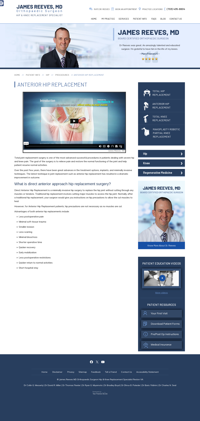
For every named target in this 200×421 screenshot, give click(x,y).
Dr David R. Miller (53, 385)
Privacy (70, 372)
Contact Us (176, 18)
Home (94, 18)
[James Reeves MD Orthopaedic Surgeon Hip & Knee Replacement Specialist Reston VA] (39, 10)
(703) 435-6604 (176, 9)
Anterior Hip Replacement (161, 105)
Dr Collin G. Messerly (33, 385)
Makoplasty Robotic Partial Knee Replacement (166, 133)
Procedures (62, 75)
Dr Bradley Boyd (112, 385)
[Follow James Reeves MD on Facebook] (91, 361)
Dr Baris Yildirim (149, 385)
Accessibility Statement (147, 372)
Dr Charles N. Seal (167, 385)
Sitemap (83, 372)
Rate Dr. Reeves (102, 9)
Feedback (96, 372)
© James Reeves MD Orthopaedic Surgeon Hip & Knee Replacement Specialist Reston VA (100, 379)
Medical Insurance (161, 344)
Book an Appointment (126, 9)
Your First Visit (159, 313)
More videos (161, 292)
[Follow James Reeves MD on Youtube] (103, 361)
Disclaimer (57, 372)
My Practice (108, 18)
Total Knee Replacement (161, 118)
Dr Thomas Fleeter (72, 385)
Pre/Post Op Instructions (165, 334)
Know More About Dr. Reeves (161, 245)
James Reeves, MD (148, 32)
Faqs (153, 18)
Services (124, 18)
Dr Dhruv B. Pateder (130, 385)
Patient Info (140, 18)
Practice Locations (152, 9)
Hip (47, 75)
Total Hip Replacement (161, 92)
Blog (163, 18)
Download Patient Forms (165, 323)
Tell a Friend (111, 372)
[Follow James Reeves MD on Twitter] (97, 361)
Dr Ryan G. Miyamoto (92, 385)
